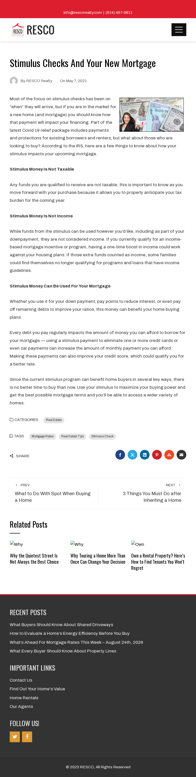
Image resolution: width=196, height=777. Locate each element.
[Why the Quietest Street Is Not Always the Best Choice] (16, 544)
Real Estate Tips (72, 436)
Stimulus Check (102, 436)
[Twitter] (15, 736)
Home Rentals (24, 697)
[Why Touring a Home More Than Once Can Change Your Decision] (76, 544)
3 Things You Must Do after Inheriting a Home (152, 493)
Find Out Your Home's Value (37, 688)
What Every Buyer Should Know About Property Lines (63, 651)
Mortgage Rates (43, 436)
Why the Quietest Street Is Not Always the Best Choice (34, 558)
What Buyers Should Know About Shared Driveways (61, 624)
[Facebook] (27, 736)
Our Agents (21, 706)
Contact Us (21, 680)
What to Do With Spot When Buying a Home (53, 493)
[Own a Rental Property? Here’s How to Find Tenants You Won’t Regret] (137, 544)
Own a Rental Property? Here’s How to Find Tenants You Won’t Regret (158, 561)
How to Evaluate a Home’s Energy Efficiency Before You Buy (70, 633)
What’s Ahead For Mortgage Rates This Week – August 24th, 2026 (76, 642)
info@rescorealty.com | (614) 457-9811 (98, 12)
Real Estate (54, 419)
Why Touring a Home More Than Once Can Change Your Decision (97, 558)
